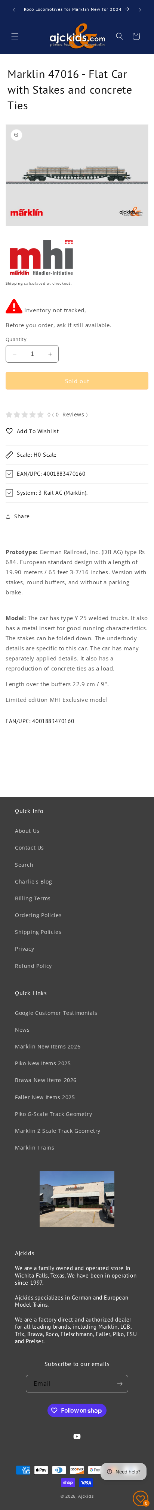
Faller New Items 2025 (45, 1097)
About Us (27, 830)
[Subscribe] (119, 1383)
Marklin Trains (34, 1147)
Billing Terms (33, 898)
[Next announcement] (140, 9)
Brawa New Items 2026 (46, 1080)
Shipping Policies (38, 931)
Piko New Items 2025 (43, 1063)
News (22, 1029)
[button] (15, 36)
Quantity (16, 339)
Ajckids (85, 1496)
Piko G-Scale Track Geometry (53, 1113)
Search (24, 864)
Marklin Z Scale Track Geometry (58, 1130)
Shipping (14, 283)
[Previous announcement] (14, 9)
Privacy (24, 948)
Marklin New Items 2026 (47, 1046)
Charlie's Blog (33, 881)
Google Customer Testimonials (56, 1012)
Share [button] (22, 516)
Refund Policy (33, 965)
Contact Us (29, 847)
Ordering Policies (38, 915)
